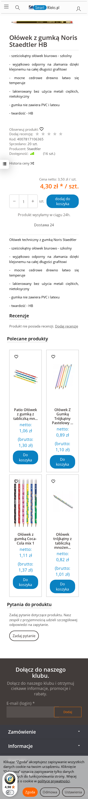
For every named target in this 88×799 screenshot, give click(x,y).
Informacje (20, 746)
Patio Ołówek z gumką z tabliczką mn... (25, 414)
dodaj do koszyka (62, 201)
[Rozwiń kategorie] (6, 6)
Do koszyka (25, 457)
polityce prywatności (54, 781)
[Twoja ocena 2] (43, 134)
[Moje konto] (78, 7)
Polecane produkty (27, 339)
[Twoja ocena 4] (55, 134)
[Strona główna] (44, 6)
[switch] (10, 792)
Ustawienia (73, 792)
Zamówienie (22, 732)
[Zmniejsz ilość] (33, 201)
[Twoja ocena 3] (49, 134)
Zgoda (30, 792)
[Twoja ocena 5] (61, 134)
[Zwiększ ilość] (14, 201)
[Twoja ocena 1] (37, 134)
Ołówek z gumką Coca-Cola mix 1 (25, 538)
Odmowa (50, 792)
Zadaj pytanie (24, 635)
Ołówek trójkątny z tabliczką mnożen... (62, 541)
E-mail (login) (19, 703)
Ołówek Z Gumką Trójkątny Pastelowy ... (62, 416)
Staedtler (34, 149)
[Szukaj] (18, 6)
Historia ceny (19, 163)
